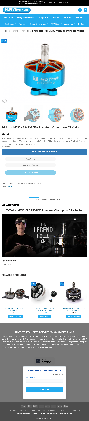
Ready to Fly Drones (26, 17)
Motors (56, 17)
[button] (80, 10)
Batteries (67, 17)
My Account (48, 2)
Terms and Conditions (40, 410)
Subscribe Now (30, 173)
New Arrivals (9, 17)
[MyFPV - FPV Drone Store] (17, 9)
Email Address (31, 377)
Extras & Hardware (38, 24)
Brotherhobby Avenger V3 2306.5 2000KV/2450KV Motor (73, 310)
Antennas (68, 24)
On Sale (80, 24)
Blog (54, 2)
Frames (79, 17)
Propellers (43, 17)
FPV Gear (55, 24)
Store (15, 31)
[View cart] (85, 10)
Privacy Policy (56, 410)
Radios (22, 24)
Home (7, 31)
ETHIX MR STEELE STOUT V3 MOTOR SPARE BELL (44, 310)
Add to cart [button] (44, 316)
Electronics (9, 24)
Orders (60, 2)
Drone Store (25, 410)
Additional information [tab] (50, 199)
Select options (15, 316)
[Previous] (6, 69)
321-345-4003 (48, 418)
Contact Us (67, 2)
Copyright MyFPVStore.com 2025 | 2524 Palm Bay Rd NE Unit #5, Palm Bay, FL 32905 (44, 413)
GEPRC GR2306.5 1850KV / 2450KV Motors (15, 310)
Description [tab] (34, 199)
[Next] (83, 69)
